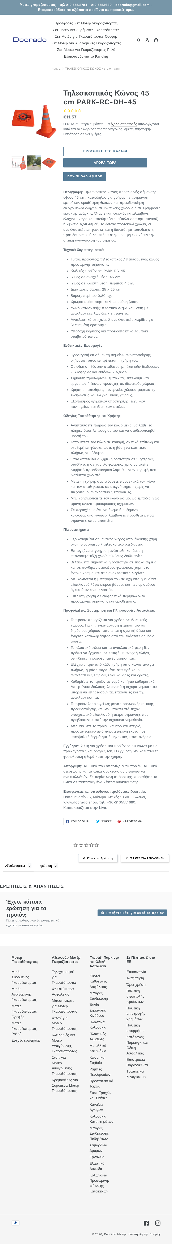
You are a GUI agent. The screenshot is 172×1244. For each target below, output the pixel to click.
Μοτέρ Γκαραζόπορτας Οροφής (24, 1011)
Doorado (110, 1234)
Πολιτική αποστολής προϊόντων (135, 996)
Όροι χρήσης (136, 984)
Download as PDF (84, 176)
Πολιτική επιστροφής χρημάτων (135, 1013)
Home (56, 68)
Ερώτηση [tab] (46, 866)
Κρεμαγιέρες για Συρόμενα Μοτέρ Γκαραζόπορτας (65, 1085)
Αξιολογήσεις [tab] (15, 866)
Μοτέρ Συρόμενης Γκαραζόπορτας (24, 977)
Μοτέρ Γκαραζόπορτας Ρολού (24, 1028)
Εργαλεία (97, 1157)
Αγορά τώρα (105, 163)
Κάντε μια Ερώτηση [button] (100, 858)
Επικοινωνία (136, 972)
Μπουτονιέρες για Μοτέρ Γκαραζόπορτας (64, 1005)
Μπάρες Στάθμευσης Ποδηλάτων (99, 1133)
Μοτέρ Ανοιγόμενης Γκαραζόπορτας (24, 994)
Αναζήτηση (135, 978)
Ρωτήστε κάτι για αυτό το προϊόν (134, 913)
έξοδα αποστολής (124, 124)
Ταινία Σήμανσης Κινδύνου (98, 1010)
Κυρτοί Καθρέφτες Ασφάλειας (98, 981)
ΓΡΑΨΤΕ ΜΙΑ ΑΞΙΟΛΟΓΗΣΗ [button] (146, 858)
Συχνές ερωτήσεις (26, 1040)
